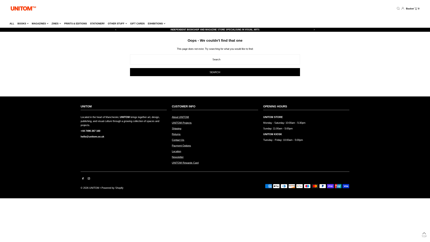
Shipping (176, 128)
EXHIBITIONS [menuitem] (155, 23)
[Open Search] (398, 8)
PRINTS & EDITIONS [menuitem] (75, 23)
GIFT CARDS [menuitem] (137, 23)
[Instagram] (89, 179)
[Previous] (116, 29)
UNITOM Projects (182, 122)
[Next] (314, 29)
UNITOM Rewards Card (185, 162)
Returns (176, 134)
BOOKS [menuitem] (21, 23)
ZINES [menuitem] (55, 23)
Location (176, 151)
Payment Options (181, 145)
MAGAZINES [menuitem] (39, 23)
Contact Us (178, 139)
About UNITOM (180, 117)
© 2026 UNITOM (90, 187)
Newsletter (178, 157)
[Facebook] (83, 179)
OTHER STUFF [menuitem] (116, 23)
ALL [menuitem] (12, 23)
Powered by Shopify (112, 187)
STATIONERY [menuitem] (97, 23)
